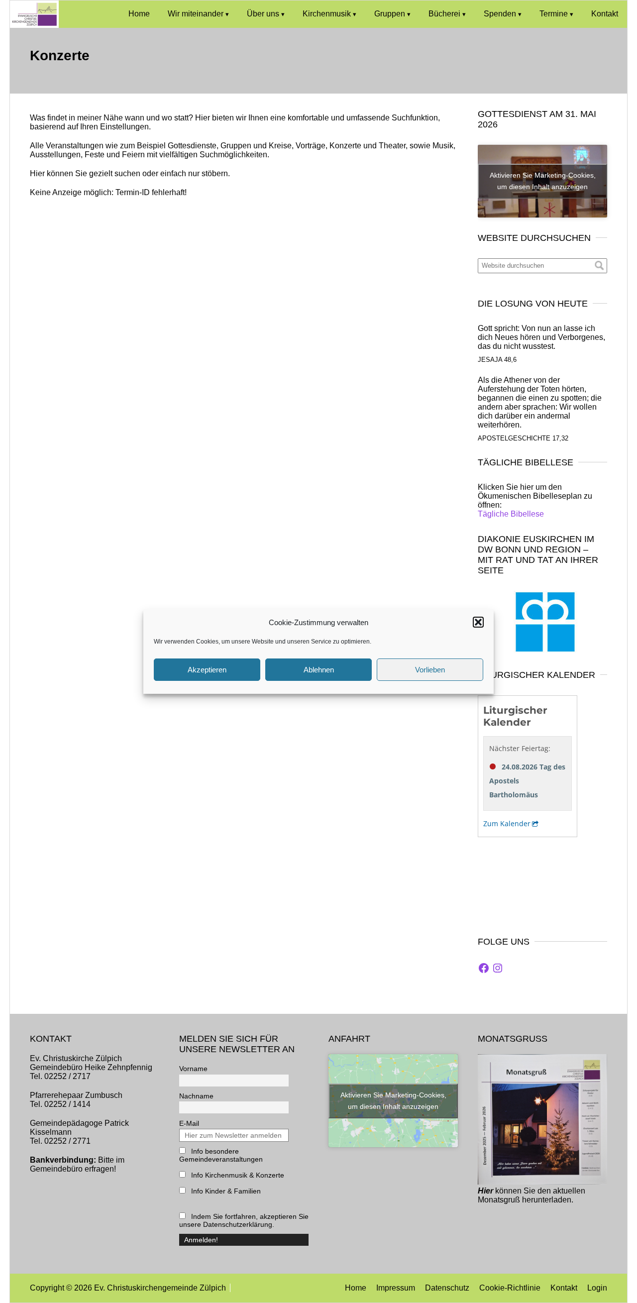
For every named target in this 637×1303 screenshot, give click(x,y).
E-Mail (189, 1123)
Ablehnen (319, 669)
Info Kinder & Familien (225, 1191)
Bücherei (444, 13)
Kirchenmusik (327, 13)
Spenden (500, 13)
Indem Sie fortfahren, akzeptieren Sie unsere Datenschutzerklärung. (244, 1220)
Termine (553, 13)
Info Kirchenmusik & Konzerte (236, 1175)
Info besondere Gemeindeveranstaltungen (221, 1155)
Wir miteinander (195, 13)
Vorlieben (430, 669)
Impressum (395, 1288)
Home (139, 13)
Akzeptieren (207, 669)
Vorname (193, 1069)
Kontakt (604, 13)
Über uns (263, 13)
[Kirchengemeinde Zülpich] (34, 25)
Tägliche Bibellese (511, 514)
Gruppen (389, 13)
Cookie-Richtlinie (509, 1288)
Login (597, 1288)
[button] (478, 622)
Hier (485, 1191)
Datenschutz (447, 1288)
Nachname (196, 1096)
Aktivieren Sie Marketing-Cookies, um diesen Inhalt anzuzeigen (543, 181)
